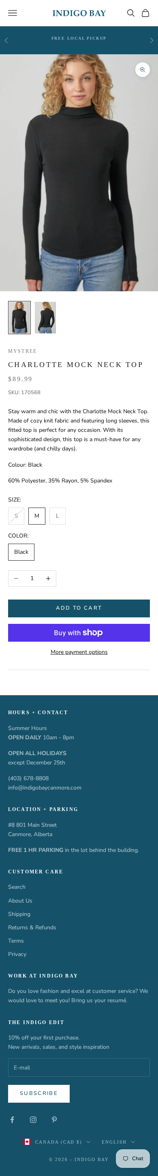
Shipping (19, 914)
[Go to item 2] (45, 317)
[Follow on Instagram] (33, 1120)
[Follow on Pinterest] (54, 1120)
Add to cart (79, 608)
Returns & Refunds (32, 927)
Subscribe (39, 1093)
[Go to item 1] (19, 317)
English (114, 1142)
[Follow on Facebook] (12, 1120)
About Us (20, 901)
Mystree (22, 351)
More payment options (79, 652)
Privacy (17, 954)
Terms (16, 941)
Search (17, 887)
